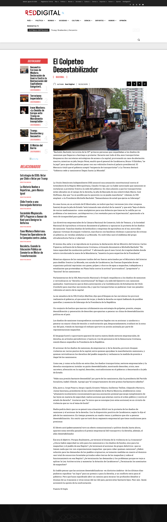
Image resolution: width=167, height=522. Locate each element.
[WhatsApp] (144, 84)
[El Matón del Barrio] (24, 148)
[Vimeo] (139, 5)
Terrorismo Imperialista (36, 97)
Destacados (35, 90)
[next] (138, 30)
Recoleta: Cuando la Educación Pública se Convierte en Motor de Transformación (31, 251)
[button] (63, 13)
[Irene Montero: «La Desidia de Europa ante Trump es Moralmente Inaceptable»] (24, 110)
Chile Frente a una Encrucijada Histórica (31, 203)
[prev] (134, 30)
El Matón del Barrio (36, 147)
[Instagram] (133, 5)
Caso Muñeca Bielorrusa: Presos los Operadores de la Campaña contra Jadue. (33, 234)
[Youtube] (143, 5)
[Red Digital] (55, 84)
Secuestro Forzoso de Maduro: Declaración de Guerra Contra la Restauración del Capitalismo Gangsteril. (38, 77)
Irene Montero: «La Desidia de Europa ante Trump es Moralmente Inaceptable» (37, 114)
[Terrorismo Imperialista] (24, 98)
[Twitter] (136, 5)
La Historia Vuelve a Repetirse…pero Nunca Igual (32, 190)
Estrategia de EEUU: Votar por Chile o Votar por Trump (34, 177)
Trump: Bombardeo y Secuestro (64, 30)
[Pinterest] (139, 84)
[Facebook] (130, 5)
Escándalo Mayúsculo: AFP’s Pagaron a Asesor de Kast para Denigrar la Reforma (33, 218)
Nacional (60, 77)
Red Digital (70, 84)
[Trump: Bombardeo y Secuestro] (24, 133)
